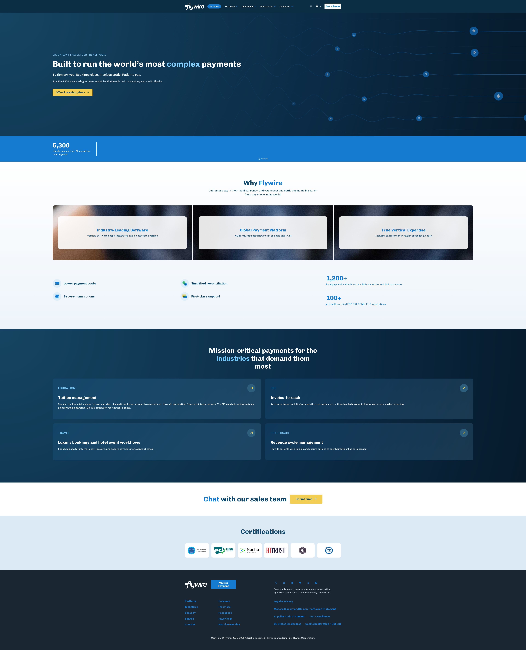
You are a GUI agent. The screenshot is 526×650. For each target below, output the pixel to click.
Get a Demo (333, 6)
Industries (247, 6)
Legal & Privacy (283, 601)
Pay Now (214, 6)
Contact (190, 624)
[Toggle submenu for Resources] (274, 6)
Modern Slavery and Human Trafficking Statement (305, 609)
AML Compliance (320, 616)
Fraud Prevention (229, 624)
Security (190, 612)
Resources (266, 6)
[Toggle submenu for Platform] (236, 6)
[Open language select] (320, 6)
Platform (230, 6)
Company (284, 6)
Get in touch (304, 499)
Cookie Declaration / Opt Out (323, 623)
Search (189, 618)
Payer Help (225, 618)
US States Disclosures (287, 623)
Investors (224, 607)
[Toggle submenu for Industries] (255, 6)
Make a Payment (223, 584)
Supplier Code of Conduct (289, 616)
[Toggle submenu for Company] (292, 6)
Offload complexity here (70, 92)
